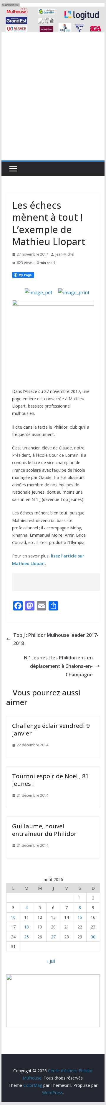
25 (26, 937)
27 (53, 937)
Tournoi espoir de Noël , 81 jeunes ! (50, 780)
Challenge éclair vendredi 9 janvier (51, 729)
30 (93, 937)
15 (79, 917)
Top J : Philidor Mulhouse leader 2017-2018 (56, 639)
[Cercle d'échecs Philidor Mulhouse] (52, 7)
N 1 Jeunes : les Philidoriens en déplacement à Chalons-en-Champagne (58, 666)
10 (13, 917)
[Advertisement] (53, 105)
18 (26, 927)
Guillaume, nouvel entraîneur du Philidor (44, 830)
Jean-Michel (64, 254)
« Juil (51, 961)
